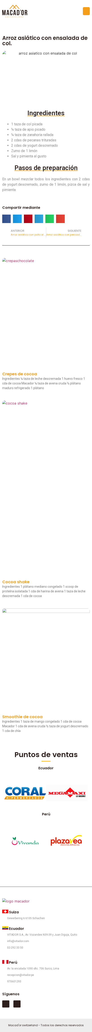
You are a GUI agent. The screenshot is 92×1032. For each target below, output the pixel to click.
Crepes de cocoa (19, 374)
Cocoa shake (15, 582)
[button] (86, 11)
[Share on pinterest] (28, 219)
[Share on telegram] (39, 219)
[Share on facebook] (6, 219)
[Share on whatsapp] (49, 219)
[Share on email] (60, 219)
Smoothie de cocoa (22, 716)
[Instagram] (17, 1004)
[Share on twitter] (17, 219)
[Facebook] (5, 1004)
